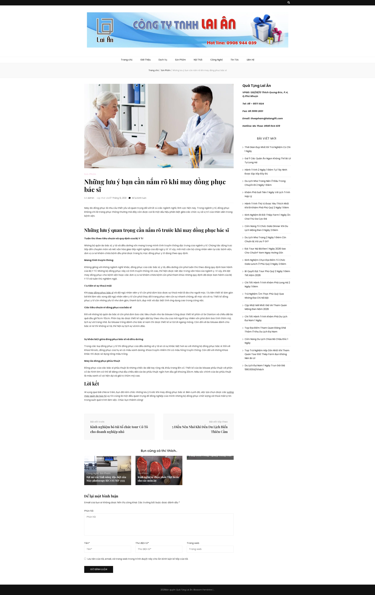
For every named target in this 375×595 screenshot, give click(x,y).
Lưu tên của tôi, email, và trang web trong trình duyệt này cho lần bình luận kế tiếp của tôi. (137, 559)
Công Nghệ (216, 59)
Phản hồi (88, 511)
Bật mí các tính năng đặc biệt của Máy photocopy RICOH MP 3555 (106, 478)
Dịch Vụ (162, 59)
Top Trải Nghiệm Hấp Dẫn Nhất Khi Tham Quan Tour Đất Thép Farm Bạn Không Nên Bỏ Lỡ (267, 354)
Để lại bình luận (139, 197)
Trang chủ (126, 59)
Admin (91, 197)
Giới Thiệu (145, 59)
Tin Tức (235, 59)
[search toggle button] (289, 3)
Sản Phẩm (180, 59)
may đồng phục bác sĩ (100, 292)
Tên (87, 543)
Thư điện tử (142, 543)
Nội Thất (198, 59)
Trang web (193, 543)
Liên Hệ (250, 59)
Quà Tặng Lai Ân (184, 589)
